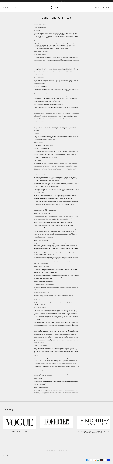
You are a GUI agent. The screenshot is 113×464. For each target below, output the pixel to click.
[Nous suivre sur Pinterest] (7, 455)
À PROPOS (13, 7)
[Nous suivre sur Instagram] (3, 455)
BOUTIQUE (5, 7)
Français (97, 7)
